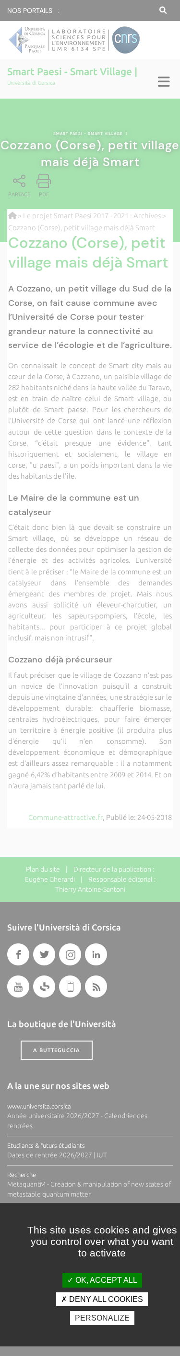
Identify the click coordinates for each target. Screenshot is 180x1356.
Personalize (102, 1318)
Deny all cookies (105, 1299)
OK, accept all (105, 1280)
